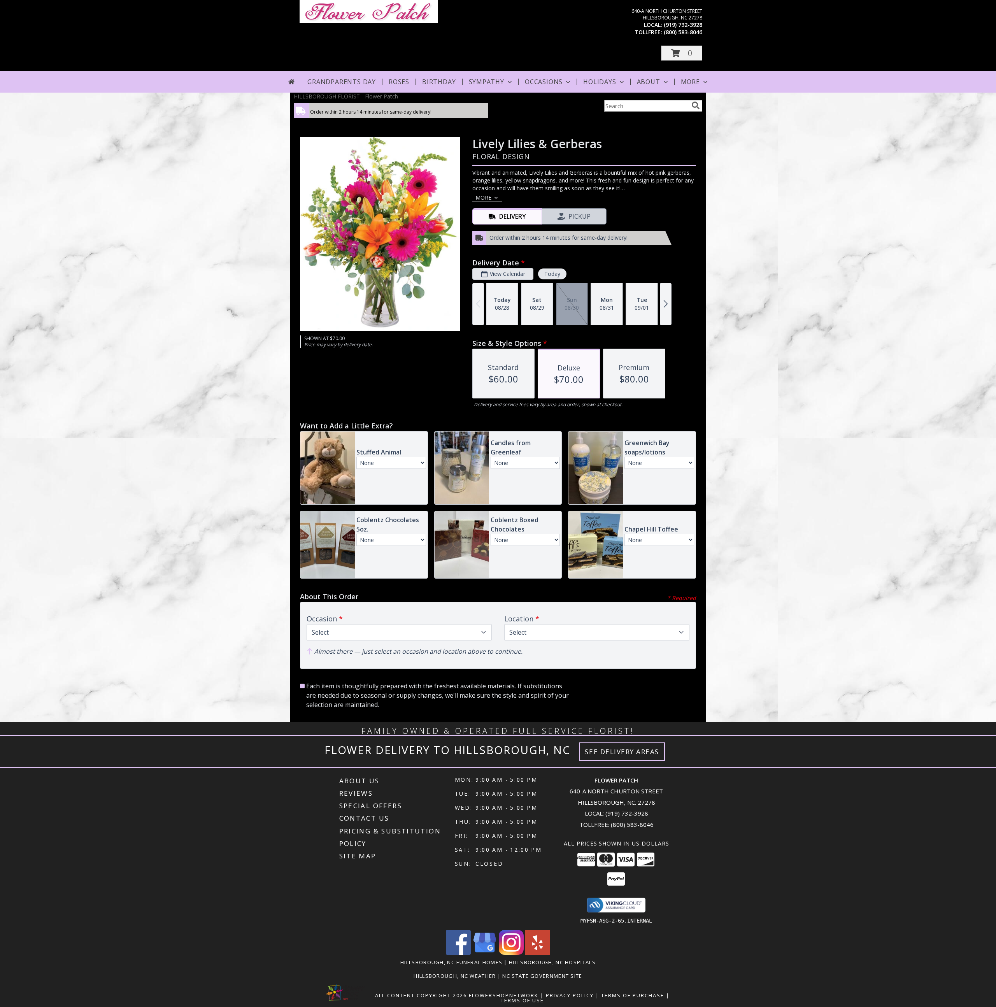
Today (552, 273)
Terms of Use (522, 1000)
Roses (399, 81)
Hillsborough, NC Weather (455, 975)
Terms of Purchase (632, 995)
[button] (681, 53)
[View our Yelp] (537, 952)
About (648, 81)
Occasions (544, 81)
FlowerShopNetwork (503, 995)
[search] (695, 105)
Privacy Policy (570, 995)
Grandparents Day (341, 81)
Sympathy (486, 81)
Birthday (439, 81)
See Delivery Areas (622, 751)
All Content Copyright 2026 (421, 995)
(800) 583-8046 (683, 32)
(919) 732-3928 (683, 24)
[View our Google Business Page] (484, 952)
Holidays (599, 81)
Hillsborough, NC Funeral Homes (451, 962)
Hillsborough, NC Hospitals (552, 962)
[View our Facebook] (458, 952)
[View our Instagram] (511, 952)
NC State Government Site (542, 975)
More (690, 81)
